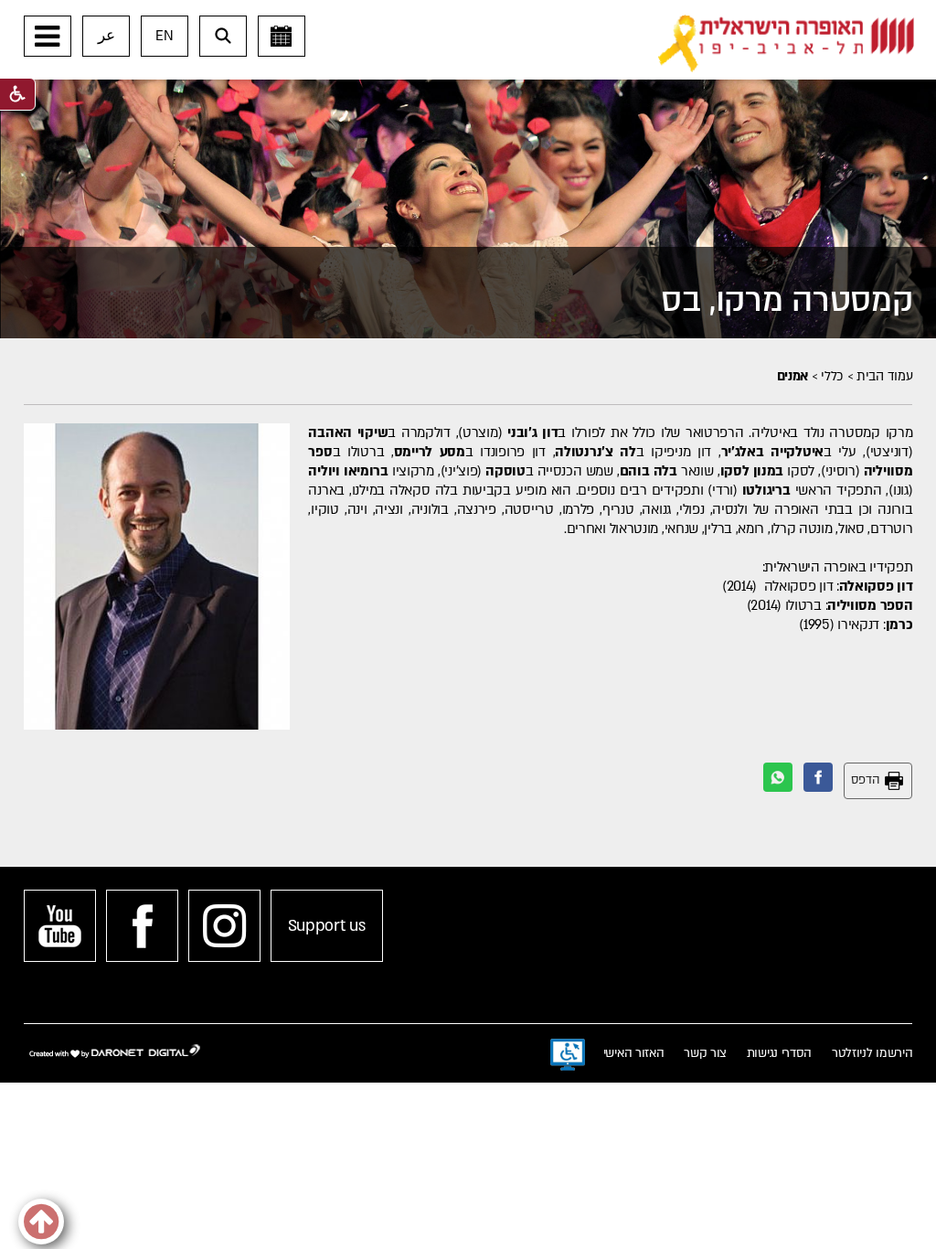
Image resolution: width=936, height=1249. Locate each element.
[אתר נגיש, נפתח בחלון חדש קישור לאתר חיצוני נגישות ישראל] (567, 1055)
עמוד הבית (884, 376)
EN (164, 36)
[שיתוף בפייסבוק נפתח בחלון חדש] (818, 777)
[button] (47, 36)
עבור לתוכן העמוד (496, 18)
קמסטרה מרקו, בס (787, 300)
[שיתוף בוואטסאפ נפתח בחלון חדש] (777, 777)
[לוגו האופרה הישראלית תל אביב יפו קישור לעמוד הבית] (786, 44)
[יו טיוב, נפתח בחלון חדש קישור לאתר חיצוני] (60, 926)
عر (106, 36)
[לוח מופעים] (281, 36)
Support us (327, 925)
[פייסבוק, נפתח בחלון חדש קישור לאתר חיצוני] (142, 926)
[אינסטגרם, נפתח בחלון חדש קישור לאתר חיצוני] (224, 926)
